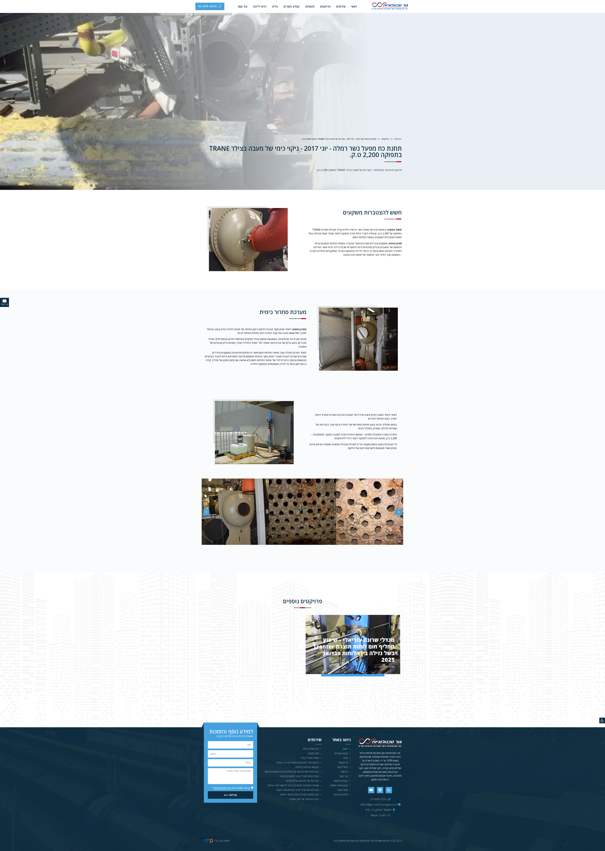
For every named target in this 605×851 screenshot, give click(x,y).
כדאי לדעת (259, 6)
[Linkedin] (380, 790)
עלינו (275, 6)
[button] (206, 512)
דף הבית (397, 139)
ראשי (354, 6)
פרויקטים (325, 6)
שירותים (341, 6)
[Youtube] (371, 790)
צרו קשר (4, 304)
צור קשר (242, 6)
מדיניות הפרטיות (222, 788)
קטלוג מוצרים (292, 6)
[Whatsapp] (389, 790)
